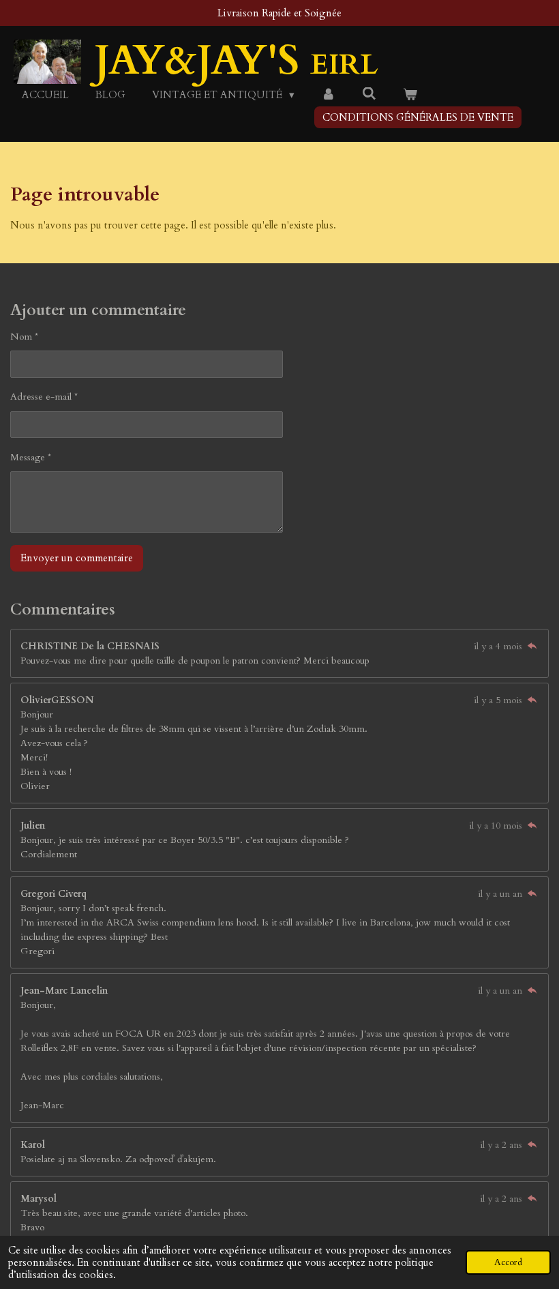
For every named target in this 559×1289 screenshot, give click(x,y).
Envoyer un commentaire (76, 558)
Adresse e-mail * (44, 396)
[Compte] (328, 95)
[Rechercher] (369, 94)
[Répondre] (532, 646)
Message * (30, 457)
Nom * (24, 336)
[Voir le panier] (410, 95)
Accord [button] (508, 1262)
